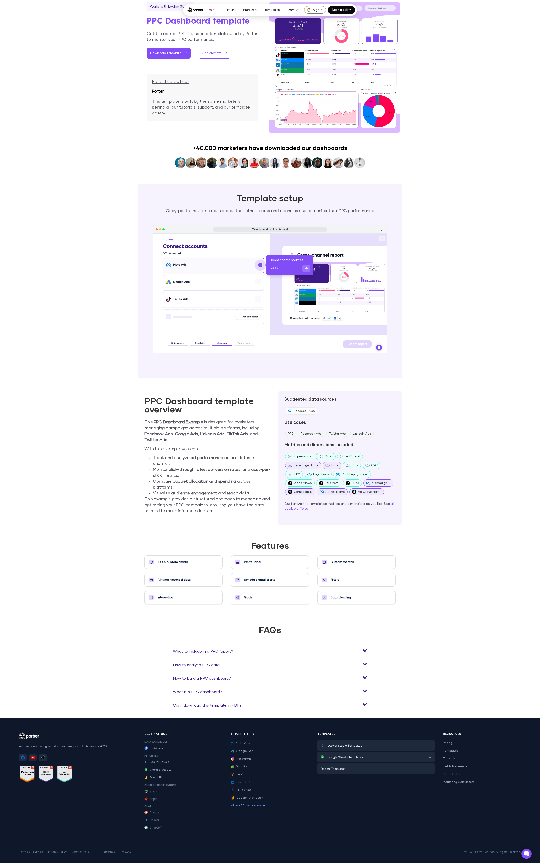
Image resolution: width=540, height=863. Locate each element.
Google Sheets (160, 769)
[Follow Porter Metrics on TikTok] (43, 757)
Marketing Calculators (459, 782)
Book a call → (341, 9)
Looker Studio (160, 762)
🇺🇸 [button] (210, 10)
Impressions (302, 456)
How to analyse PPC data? (197, 665)
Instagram (243, 758)
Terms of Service (31, 852)
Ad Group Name (369, 491)
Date (335, 465)
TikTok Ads (244, 790)
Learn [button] (290, 10)
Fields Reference (455, 766)
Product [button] (248, 10)
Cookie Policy (81, 852)
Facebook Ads (304, 410)
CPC (374, 465)
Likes (355, 483)
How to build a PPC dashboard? (202, 678)
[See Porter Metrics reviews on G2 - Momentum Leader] (27, 775)
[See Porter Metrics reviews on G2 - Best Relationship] (64, 775)
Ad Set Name (335, 491)
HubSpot (242, 774)
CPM (297, 474)
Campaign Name (306, 465)
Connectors (242, 734)
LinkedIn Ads (362, 433)
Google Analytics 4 (250, 797)
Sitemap (109, 852)
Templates (272, 9)
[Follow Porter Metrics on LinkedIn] (23, 757)
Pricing (231, 9)
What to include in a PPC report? (203, 651)
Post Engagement (355, 474)
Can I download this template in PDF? (207, 705)
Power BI (156, 777)
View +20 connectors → (248, 805)
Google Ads (244, 751)
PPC (291, 433)
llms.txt (126, 852)
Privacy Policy (57, 852)
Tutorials (449, 758)
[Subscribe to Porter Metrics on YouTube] (33, 757)
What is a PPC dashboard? (197, 692)
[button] (270, 650)
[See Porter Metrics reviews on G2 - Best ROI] (46, 775)
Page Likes (321, 474)
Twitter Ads (337, 433)
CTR (355, 465)
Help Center (451, 774)
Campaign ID (381, 483)
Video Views (303, 483)
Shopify (241, 766)
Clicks (328, 456)
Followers (332, 483)
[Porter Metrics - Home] (195, 9)
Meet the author (170, 81)
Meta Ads (243, 743)
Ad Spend (353, 456)
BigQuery (156, 748)
